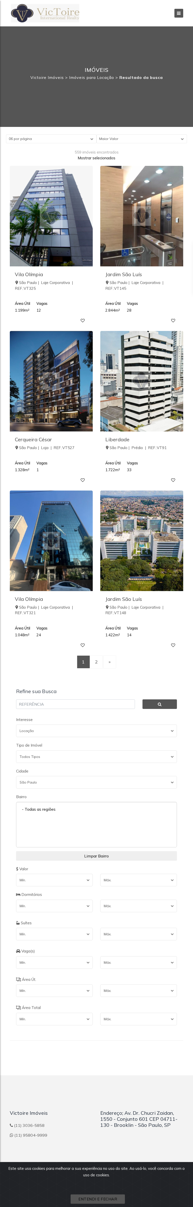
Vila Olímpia (29, 274)
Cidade (22, 771)
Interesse (24, 719)
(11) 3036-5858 (29, 1125)
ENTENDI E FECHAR (97, 1199)
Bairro (21, 796)
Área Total (31, 1007)
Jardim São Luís (123, 274)
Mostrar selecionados (96, 158)
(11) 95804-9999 (30, 1135)
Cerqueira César (33, 439)
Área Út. (28, 979)
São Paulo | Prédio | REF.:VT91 (138, 447)
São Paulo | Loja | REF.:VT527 (46, 447)
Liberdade (117, 439)
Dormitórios (31, 894)
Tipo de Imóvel (29, 745)
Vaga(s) (27, 951)
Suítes (26, 923)
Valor (23, 868)
